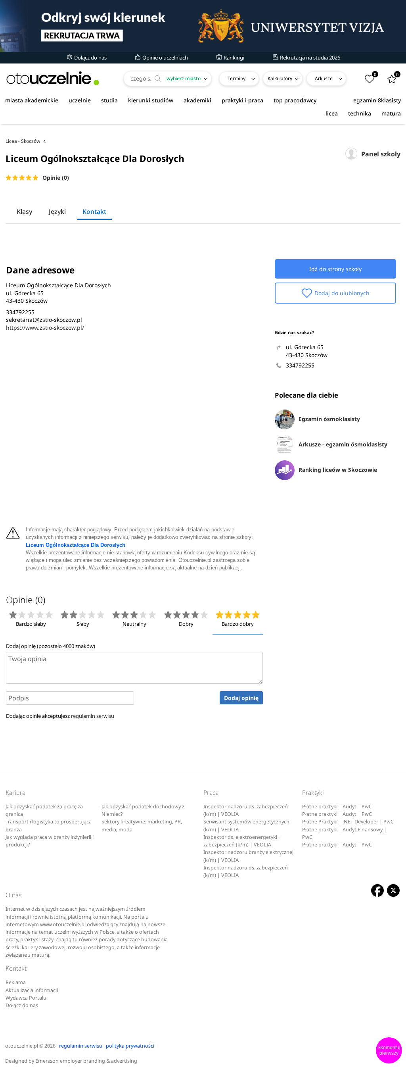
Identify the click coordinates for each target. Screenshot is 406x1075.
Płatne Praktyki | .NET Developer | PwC (348, 821)
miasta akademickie (31, 100)
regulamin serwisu (92, 715)
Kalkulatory (280, 78)
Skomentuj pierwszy (388, 1050)
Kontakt (94, 211)
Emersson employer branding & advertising (86, 1061)
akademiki (197, 100)
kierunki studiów (150, 100)
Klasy (24, 211)
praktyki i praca (242, 100)
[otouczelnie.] (53, 78)
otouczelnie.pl (21, 1045)
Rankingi (233, 57)
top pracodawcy (295, 100)
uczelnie (80, 100)
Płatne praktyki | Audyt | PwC (337, 806)
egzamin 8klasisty (377, 100)
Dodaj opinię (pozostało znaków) (50, 646)
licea (332, 113)
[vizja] (203, 26)
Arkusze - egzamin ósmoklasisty (343, 444)
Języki (57, 211)
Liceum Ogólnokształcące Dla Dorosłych (75, 545)
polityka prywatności (130, 1045)
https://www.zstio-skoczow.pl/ (45, 327)
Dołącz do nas (90, 57)
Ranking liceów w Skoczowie (338, 469)
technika (359, 113)
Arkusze (324, 78)
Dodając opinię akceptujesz (60, 715)
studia (109, 100)
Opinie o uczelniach (164, 57)
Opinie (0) (55, 177)
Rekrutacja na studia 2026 (309, 57)
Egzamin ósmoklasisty (329, 419)
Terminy (236, 78)
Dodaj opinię (241, 698)
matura (391, 113)
